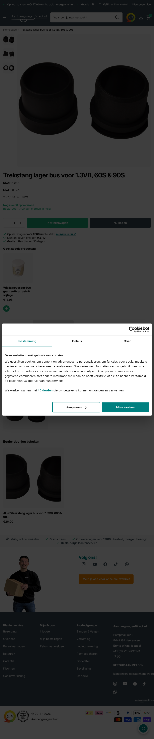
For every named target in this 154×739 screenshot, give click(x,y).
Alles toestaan (125, 407)
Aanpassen (74, 407)
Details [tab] (77, 341)
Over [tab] (127, 341)
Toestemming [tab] (26, 341)
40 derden (45, 390)
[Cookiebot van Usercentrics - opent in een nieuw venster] (131, 329)
